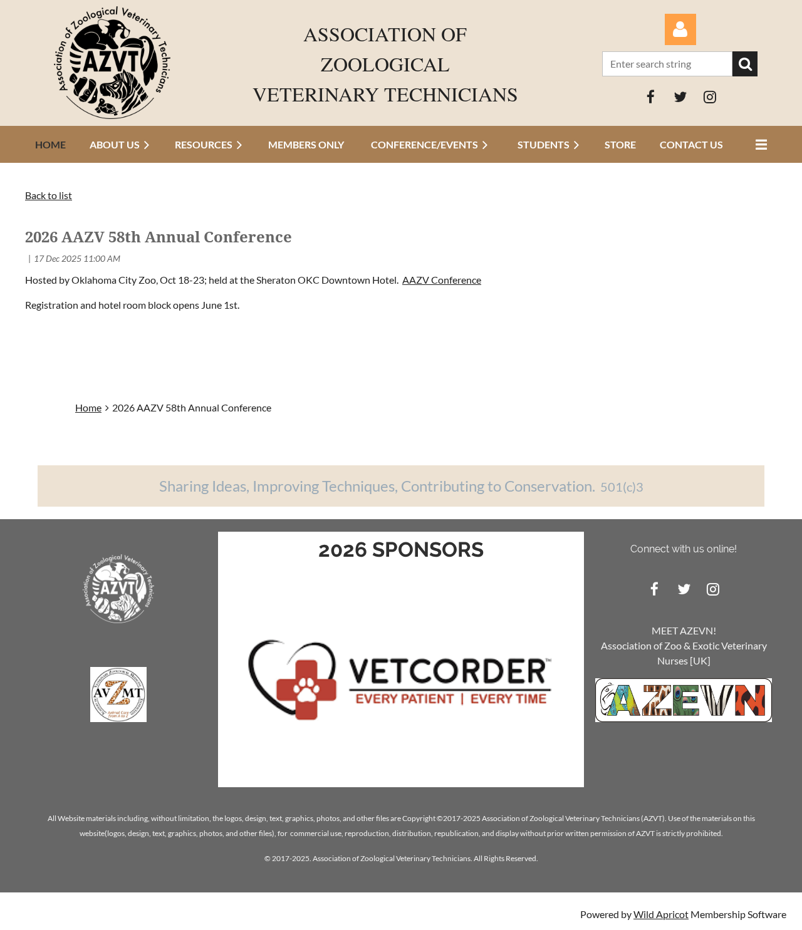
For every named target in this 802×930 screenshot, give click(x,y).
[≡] (758, 144)
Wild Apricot (661, 914)
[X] (680, 97)
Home (88, 407)
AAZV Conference (441, 280)
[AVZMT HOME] (118, 718)
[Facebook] (650, 97)
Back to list (48, 195)
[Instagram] (709, 97)
